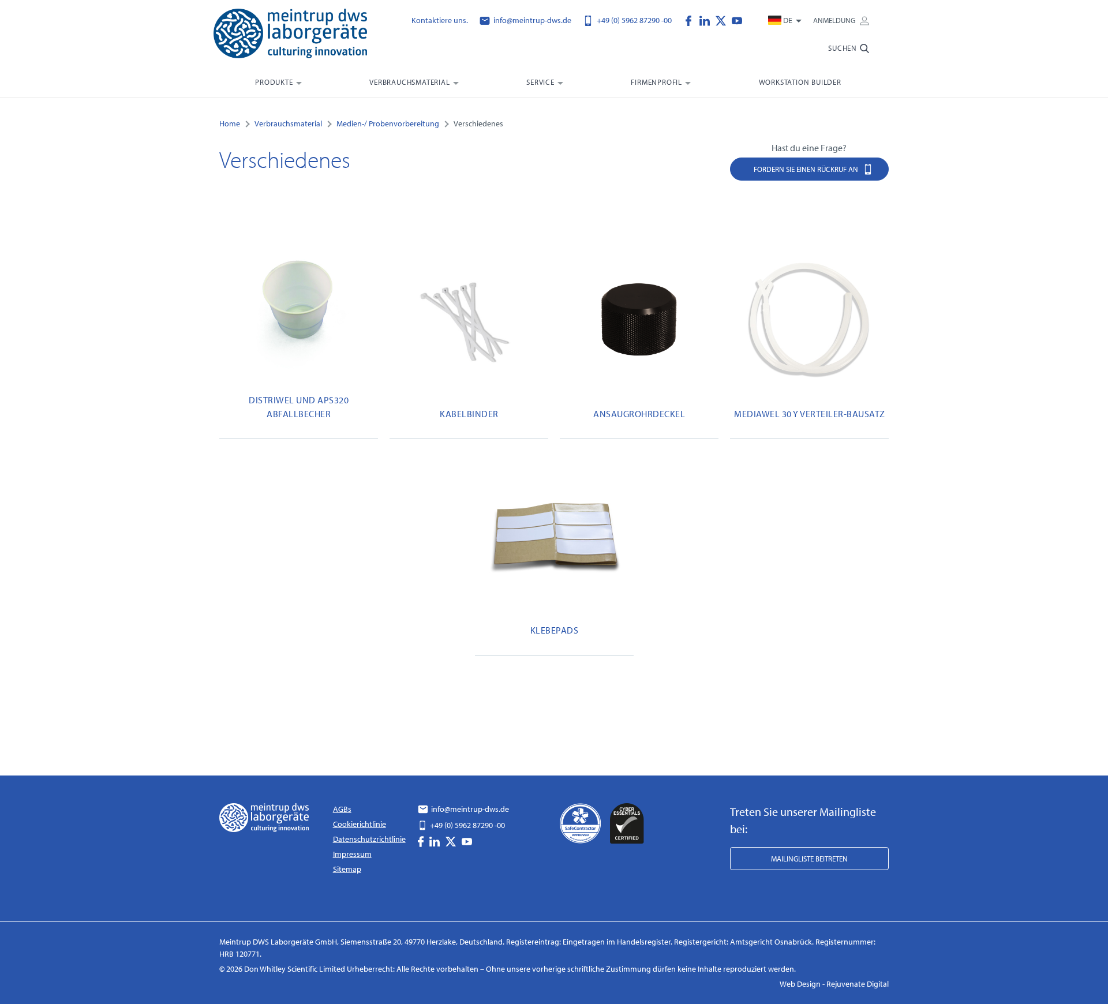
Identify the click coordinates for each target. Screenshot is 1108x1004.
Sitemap (347, 869)
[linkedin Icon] (707, 20)
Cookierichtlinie (359, 824)
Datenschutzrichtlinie (369, 839)
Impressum (352, 854)
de (787, 20)
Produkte (274, 82)
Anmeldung (835, 20)
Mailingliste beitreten (809, 858)
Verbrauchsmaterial (409, 82)
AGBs (342, 809)
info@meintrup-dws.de (531, 20)
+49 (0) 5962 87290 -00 (633, 20)
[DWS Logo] (304, 36)
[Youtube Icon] (737, 20)
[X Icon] (724, 20)
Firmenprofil (656, 82)
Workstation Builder (800, 82)
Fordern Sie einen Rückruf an (807, 169)
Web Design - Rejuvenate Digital (834, 984)
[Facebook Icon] (691, 20)
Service (540, 82)
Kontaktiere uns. (439, 20)
